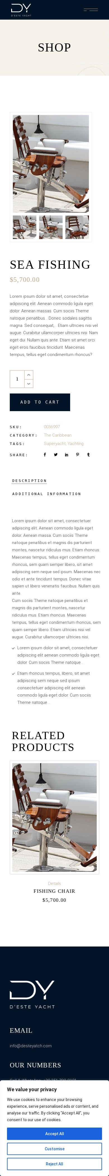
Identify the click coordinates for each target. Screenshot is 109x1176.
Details (54, 883)
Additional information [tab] (47, 494)
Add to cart (40, 402)
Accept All (54, 1134)
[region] (54, 1128)
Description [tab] (29, 481)
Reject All (54, 1164)
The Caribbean (58, 435)
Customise (55, 1149)
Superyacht (55, 443)
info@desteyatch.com (31, 1045)
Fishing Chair (54, 891)
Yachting (76, 443)
